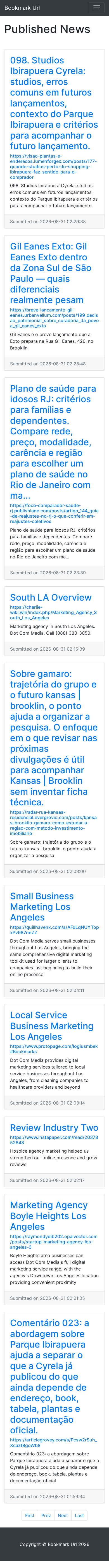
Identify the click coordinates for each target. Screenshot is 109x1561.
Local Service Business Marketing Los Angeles (52, 1026)
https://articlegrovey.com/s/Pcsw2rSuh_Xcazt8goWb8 (53, 1442)
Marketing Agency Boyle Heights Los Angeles (49, 1216)
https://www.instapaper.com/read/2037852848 (54, 1139)
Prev (46, 1515)
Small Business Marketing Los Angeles (42, 907)
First (29, 1515)
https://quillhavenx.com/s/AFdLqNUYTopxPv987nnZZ (54, 929)
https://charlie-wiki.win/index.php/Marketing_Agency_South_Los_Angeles (53, 612)
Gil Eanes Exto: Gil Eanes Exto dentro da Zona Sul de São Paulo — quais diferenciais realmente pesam (50, 273)
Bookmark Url (22, 7)
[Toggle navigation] (97, 7)
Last (79, 1515)
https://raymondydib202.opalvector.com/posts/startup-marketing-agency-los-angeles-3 (54, 1242)
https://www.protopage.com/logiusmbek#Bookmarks (54, 1048)
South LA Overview (51, 597)
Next (63, 1515)
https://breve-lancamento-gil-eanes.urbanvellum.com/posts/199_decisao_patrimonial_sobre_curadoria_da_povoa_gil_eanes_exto (54, 318)
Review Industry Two (54, 1127)
